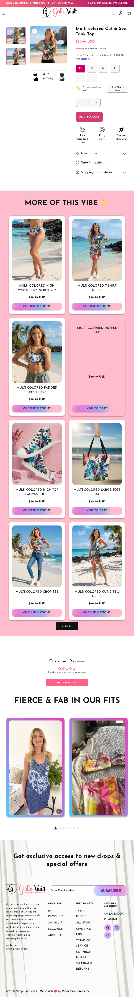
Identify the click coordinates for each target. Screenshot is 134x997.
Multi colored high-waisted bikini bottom (37, 288)
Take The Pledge (82, 914)
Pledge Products (56, 914)
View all (67, 626)
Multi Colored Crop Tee (37, 592)
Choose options (37, 306)
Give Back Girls (83, 932)
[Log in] (121, 13)
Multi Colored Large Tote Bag (97, 492)
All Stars (83, 922)
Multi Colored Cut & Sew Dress (97, 594)
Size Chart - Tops (117, 88)
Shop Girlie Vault (26, 991)
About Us (55, 935)
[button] (3, 13)
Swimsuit (55, 922)
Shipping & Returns (84, 966)
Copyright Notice (84, 955)
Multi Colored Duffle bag (97, 330)
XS (80, 68)
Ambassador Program (114, 916)
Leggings (55, 929)
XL (80, 77)
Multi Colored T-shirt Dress (97, 288)
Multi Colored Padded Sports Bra (37, 390)
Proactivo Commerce (76, 991)
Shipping (80, 49)
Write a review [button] (67, 682)
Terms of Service (83, 943)
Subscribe (111, 891)
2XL (93, 79)
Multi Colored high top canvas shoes (37, 492)
